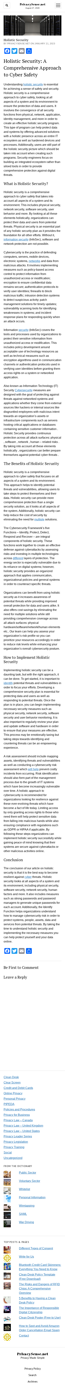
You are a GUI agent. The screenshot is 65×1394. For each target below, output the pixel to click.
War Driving (26, 1222)
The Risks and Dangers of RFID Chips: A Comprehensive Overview (39, 1288)
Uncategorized (13, 1157)
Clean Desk (11, 1077)
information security (16, 239)
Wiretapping (26, 1205)
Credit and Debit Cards (18, 1087)
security (24, 329)
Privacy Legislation (16, 1141)
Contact (24, 1335)
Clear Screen (12, 1082)
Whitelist (24, 1189)
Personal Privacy (14, 1098)
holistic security (33, 84)
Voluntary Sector (29, 1180)
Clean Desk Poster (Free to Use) (40, 1317)
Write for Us (26, 1256)
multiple (39, 519)
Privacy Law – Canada (18, 1120)
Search (32, 1375)
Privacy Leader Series (18, 1136)
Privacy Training (14, 1147)
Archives (33, 1381)
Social (8, 1152)
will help (33, 769)
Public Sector (27, 1172)
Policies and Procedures (19, 1109)
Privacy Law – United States (22, 1131)
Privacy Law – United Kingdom (23, 1125)
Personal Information (32, 1197)
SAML (23, 1213)
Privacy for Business (17, 1114)
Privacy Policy (32, 1368)
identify (8, 683)
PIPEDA (9, 1104)
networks (34, 261)
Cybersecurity (23, 390)
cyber (28, 876)
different (18, 558)
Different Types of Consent (36, 1248)
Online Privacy (13, 1093)
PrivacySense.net (32, 4)
